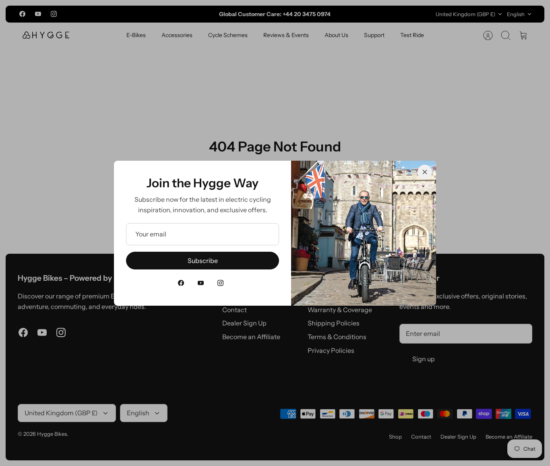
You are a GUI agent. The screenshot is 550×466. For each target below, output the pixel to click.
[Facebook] (181, 283)
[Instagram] (220, 283)
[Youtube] (201, 283)
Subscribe (203, 261)
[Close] (425, 172)
